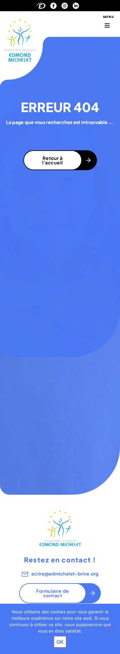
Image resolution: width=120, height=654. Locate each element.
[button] (107, 25)
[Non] (109, 629)
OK (60, 642)
